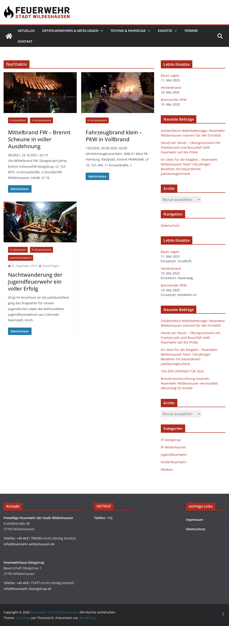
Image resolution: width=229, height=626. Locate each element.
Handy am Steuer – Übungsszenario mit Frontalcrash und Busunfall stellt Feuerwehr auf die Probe (190, 147)
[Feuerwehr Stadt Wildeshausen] (9, 36)
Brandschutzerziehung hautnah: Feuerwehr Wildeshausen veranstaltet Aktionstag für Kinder (189, 383)
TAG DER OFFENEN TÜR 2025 (182, 371)
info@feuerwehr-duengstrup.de (27, 589)
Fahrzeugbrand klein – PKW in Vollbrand (114, 135)
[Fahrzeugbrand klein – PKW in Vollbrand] (117, 92)
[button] (100, 31)
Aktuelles (26, 30)
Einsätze (165, 30)
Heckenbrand (171, 87)
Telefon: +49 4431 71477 (22, 583)
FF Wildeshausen (41, 120)
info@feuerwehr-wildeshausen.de (29, 544)
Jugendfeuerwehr (20, 257)
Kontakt (25, 41)
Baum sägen (170, 75)
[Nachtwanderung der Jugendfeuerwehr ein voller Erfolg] (40, 222)
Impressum (194, 519)
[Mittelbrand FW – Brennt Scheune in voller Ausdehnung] (40, 92)
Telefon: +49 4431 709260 (23, 538)
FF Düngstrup (18, 120)
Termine (191, 30)
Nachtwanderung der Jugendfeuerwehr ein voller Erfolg (35, 281)
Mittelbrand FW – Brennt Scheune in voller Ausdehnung (39, 139)
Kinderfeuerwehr (174, 462)
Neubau (167, 469)
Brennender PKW (174, 100)
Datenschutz (170, 225)
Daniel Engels (50, 266)
